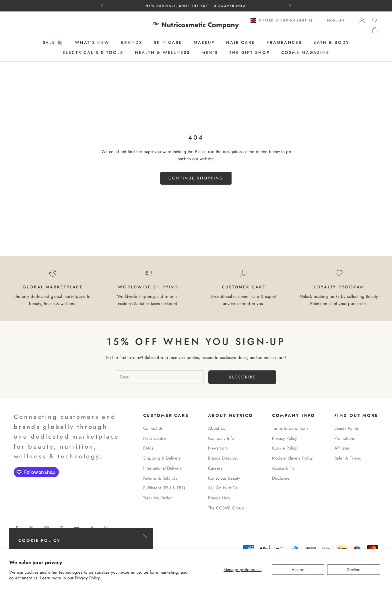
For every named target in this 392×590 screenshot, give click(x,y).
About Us (216, 428)
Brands (131, 43)
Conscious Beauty (224, 478)
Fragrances (284, 43)
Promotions (344, 438)
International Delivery (162, 468)
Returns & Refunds (160, 478)
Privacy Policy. (88, 578)
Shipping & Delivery (162, 458)
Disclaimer (281, 478)
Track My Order (157, 498)
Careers (215, 468)
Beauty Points (346, 428)
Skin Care (168, 43)
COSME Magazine (305, 52)
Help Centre (154, 438)
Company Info (221, 438)
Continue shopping (196, 178)
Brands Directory (223, 458)
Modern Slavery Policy (292, 458)
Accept (298, 569)
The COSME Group (226, 508)
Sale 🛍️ (53, 43)
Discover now (230, 5)
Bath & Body (331, 43)
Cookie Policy (284, 448)
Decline (353, 569)
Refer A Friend (348, 458)
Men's (209, 52)
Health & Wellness (162, 52)
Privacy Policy (284, 438)
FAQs (148, 448)
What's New (92, 43)
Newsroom (218, 448)
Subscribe (242, 377)
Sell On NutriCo (223, 488)
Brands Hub (219, 498)
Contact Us (153, 428)
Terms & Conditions (290, 428)
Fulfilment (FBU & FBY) (164, 488)
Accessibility (283, 468)
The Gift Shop (249, 52)
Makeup (204, 43)
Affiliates (342, 448)
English (335, 20)
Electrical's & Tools (93, 52)
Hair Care (240, 43)
